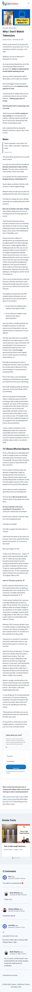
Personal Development (10, 28)
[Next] (27, 840)
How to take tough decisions (14, 846)
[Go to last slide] (4, 840)
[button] (16, 747)
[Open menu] (28, 3)
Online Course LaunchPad (11, 799)
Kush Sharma (7, 39)
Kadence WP (17, 987)
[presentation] (16, 833)
